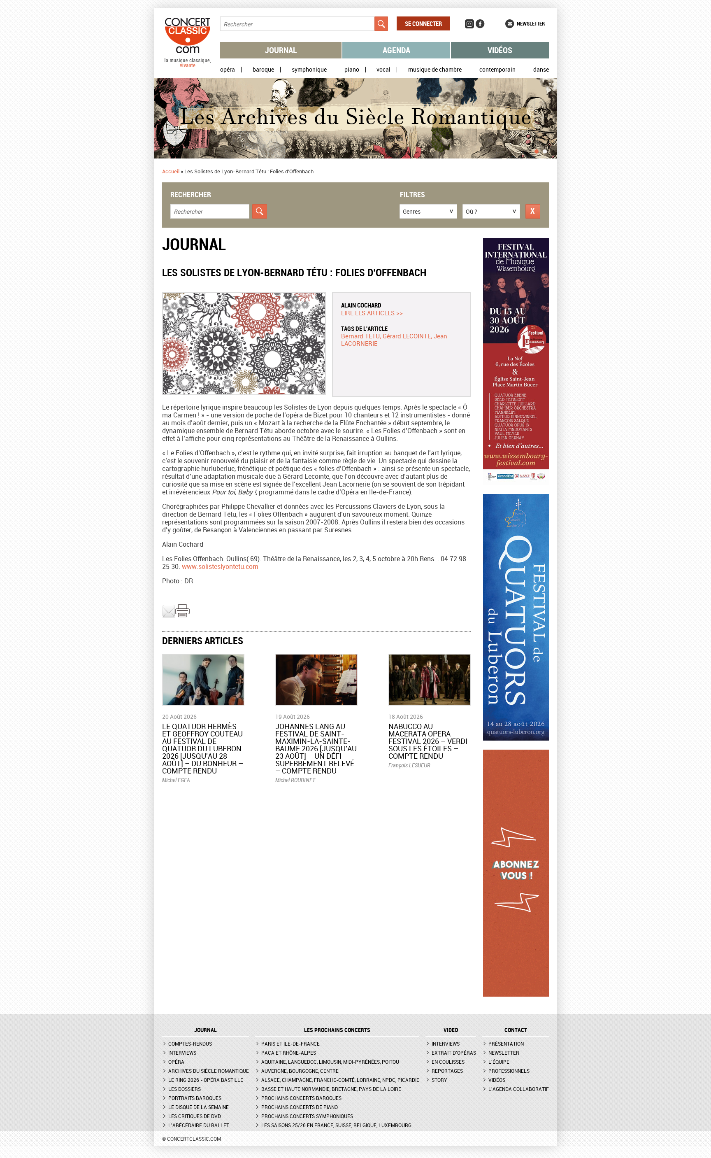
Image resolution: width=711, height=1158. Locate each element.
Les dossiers (184, 1089)
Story (439, 1079)
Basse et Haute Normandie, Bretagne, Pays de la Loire (331, 1089)
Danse (541, 69)
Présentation (506, 1043)
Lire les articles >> (372, 313)
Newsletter (531, 23)
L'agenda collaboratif (518, 1089)
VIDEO (451, 1030)
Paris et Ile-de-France (290, 1043)
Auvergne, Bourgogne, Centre (300, 1070)
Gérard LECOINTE (407, 336)
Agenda (396, 50)
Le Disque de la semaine (198, 1107)
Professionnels (509, 1070)
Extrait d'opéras (454, 1052)
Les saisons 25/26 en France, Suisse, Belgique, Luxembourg (336, 1125)
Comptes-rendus (190, 1043)
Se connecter (423, 23)
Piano (351, 69)
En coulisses (448, 1061)
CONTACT (515, 1030)
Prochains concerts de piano (299, 1107)
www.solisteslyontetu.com (220, 566)
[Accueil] (187, 65)
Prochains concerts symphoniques (307, 1116)
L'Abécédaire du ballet (198, 1125)
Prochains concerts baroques (301, 1098)
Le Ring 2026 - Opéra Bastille (205, 1079)
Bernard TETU (360, 336)
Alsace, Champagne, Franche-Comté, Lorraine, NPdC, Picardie (340, 1079)
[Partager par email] (168, 616)
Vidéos (500, 50)
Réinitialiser (532, 211)
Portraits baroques (194, 1098)
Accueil (170, 171)
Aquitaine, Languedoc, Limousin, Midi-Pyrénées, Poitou (330, 1061)
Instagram (469, 23)
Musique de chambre (435, 69)
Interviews (182, 1052)
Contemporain (497, 69)
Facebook (480, 23)
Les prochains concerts (337, 1030)
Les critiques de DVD (194, 1116)
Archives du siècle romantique (208, 1070)
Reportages (447, 1070)
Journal (281, 50)
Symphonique (309, 69)
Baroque (263, 69)
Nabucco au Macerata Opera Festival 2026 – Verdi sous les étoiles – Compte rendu (427, 741)
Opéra (227, 69)
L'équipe (498, 1061)
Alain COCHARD (361, 305)
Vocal (383, 69)
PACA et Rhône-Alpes (288, 1052)
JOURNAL (205, 1030)
